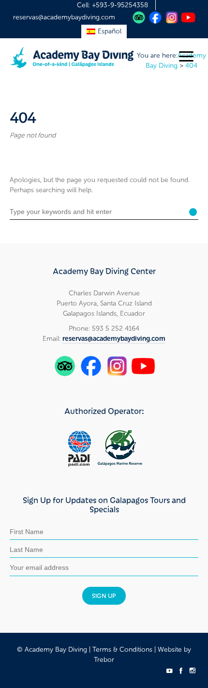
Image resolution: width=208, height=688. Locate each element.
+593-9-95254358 (120, 5)
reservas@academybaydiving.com (64, 17)
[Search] (193, 212)
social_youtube (169, 670)
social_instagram (192, 670)
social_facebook (181, 670)
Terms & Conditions (122, 649)
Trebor (104, 660)
